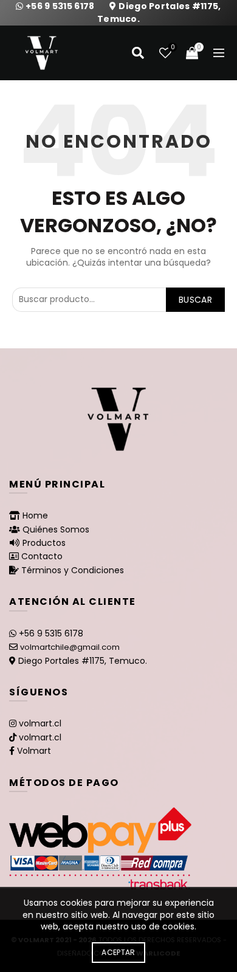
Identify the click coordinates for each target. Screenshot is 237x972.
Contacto (42, 556)
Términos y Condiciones (72, 570)
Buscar (195, 300)
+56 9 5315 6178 (61, 6)
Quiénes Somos (55, 529)
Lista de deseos (172, 48)
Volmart (34, 751)
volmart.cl (40, 723)
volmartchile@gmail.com (70, 647)
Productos (44, 543)
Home (35, 515)
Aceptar (118, 952)
